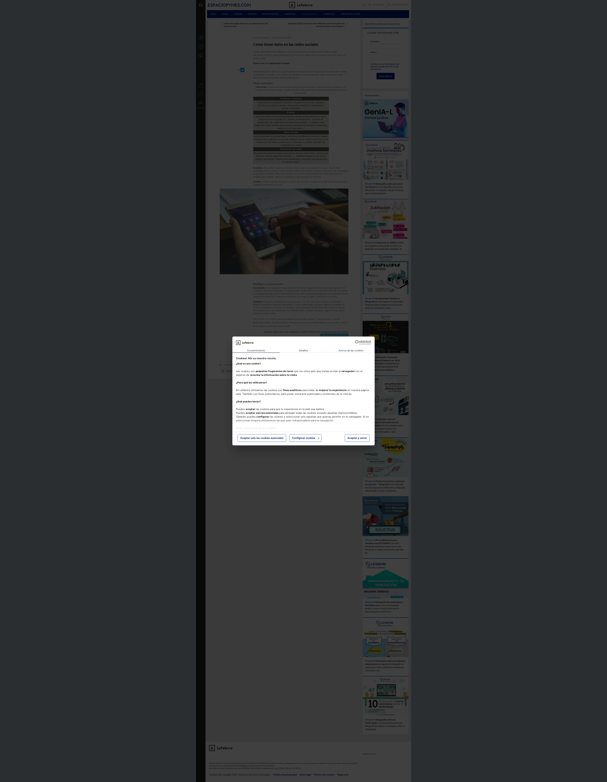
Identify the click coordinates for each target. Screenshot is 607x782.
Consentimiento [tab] (256, 350)
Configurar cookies (303, 438)
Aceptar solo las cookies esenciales (261, 438)
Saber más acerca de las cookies (256, 428)
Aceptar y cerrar (357, 438)
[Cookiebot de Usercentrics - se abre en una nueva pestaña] (357, 342)
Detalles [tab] (303, 350)
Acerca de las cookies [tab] (351, 350)
